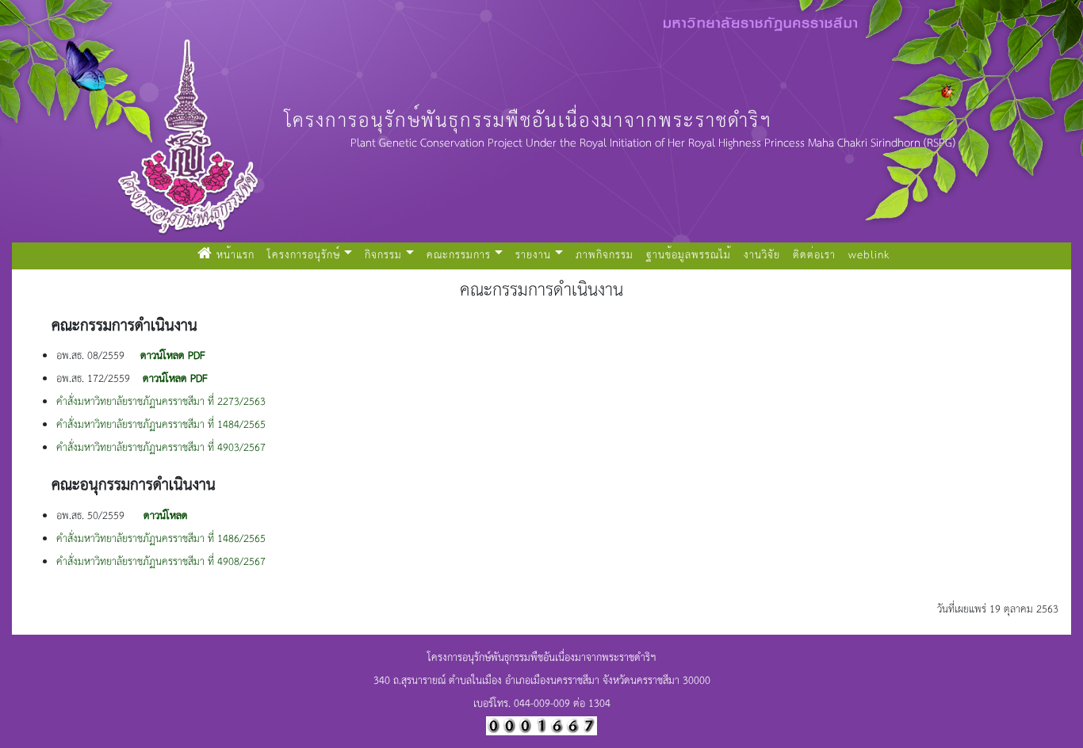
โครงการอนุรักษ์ (303, 255)
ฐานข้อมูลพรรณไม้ (688, 255)
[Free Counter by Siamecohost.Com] (541, 724)
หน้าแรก (236, 255)
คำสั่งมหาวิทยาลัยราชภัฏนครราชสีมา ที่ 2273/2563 (161, 402)
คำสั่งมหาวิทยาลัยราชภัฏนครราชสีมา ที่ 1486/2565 (161, 539)
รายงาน (533, 255)
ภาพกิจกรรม (604, 255)
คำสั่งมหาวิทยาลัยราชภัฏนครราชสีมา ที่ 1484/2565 (161, 425)
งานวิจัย (762, 255)
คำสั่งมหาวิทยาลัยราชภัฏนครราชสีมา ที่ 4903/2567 (161, 448)
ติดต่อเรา (814, 255)
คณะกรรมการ (459, 255)
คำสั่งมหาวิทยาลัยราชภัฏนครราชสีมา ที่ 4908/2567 (161, 562)
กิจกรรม (383, 255)
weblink (869, 255)
